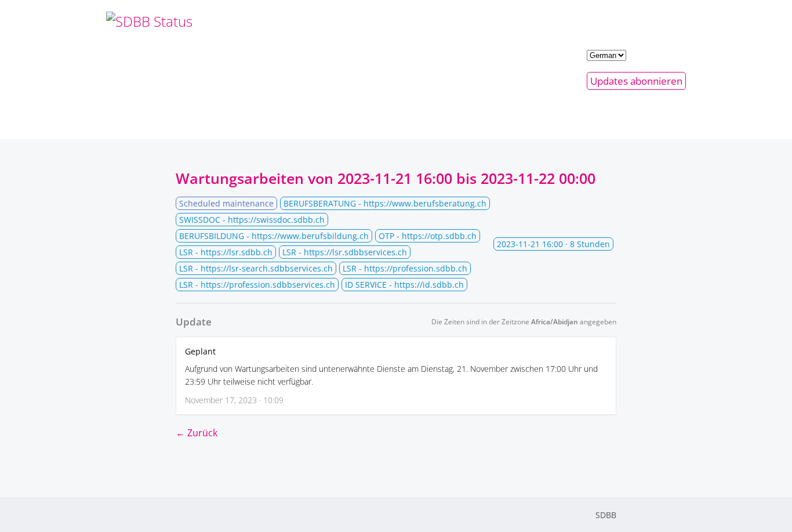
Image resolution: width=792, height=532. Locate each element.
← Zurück (196, 432)
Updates (636, 81)
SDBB (605, 514)
